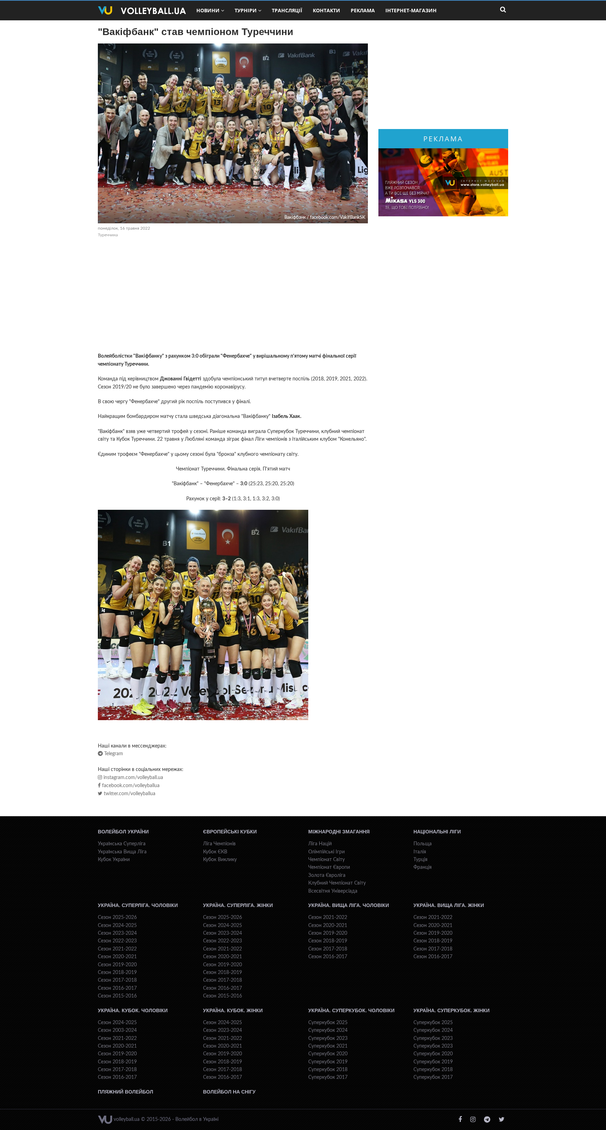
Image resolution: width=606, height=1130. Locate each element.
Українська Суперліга (122, 843)
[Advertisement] (233, 296)
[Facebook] (460, 1119)
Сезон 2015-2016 (117, 996)
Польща (422, 843)
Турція (420, 859)
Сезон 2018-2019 (117, 972)
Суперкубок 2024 (328, 1030)
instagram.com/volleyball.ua (132, 777)
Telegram (113, 753)
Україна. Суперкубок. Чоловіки (351, 1010)
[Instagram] (473, 1119)
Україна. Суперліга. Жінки (238, 905)
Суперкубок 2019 (328, 1062)
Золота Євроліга (326, 875)
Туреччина (108, 235)
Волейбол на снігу (229, 1092)
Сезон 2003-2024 (117, 1030)
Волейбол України (123, 831)
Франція (422, 867)
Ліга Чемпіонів (219, 843)
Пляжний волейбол (125, 1092)
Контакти (326, 10)
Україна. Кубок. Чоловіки (133, 1010)
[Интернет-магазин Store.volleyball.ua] (443, 182)
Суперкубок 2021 (328, 1046)
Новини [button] (208, 10)
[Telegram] (487, 1119)
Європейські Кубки (230, 831)
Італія (419, 852)
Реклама (363, 10)
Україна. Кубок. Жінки (233, 1010)
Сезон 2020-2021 (117, 956)
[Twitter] (501, 1119)
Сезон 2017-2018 (117, 980)
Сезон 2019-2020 (117, 964)
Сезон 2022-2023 (117, 941)
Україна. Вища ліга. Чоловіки (348, 905)
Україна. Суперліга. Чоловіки (138, 905)
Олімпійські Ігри (326, 852)
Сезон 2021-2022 (117, 949)
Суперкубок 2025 (328, 1022)
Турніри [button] (246, 10)
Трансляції (287, 10)
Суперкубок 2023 (328, 1038)
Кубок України (114, 859)
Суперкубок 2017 (328, 1077)
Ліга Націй (320, 843)
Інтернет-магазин (411, 10)
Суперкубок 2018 (328, 1069)
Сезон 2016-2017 (117, 988)
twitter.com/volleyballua (128, 793)
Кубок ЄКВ (215, 852)
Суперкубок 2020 (328, 1053)
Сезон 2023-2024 (117, 933)
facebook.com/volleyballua (130, 785)
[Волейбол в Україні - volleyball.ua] (142, 10)
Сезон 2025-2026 (117, 917)
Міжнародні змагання (339, 831)
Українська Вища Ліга (122, 852)
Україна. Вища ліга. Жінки (448, 905)
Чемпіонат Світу (326, 859)
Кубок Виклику (220, 859)
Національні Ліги (437, 831)
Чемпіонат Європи (329, 867)
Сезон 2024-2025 (117, 925)
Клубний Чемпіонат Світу (337, 883)
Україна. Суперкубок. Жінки (451, 1010)
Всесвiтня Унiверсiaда (332, 891)
